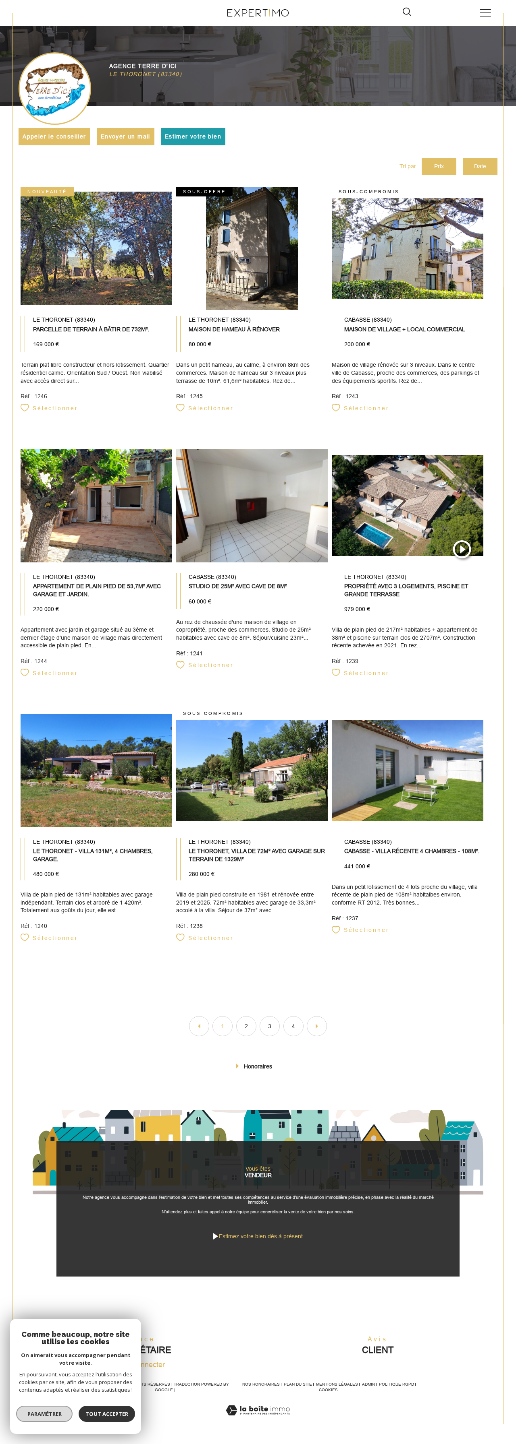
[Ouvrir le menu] (485, 13)
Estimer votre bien (193, 136)
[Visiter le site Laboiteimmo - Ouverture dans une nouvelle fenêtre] (257, 1419)
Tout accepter (106, 1413)
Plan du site (298, 1384)
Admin (368, 1384)
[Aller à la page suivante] (317, 1026)
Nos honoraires (261, 1384)
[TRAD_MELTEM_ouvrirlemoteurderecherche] (407, 12)
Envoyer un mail (125, 136)
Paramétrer (44, 1413)
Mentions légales (337, 1384)
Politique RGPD (396, 1384)
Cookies (328, 1390)
